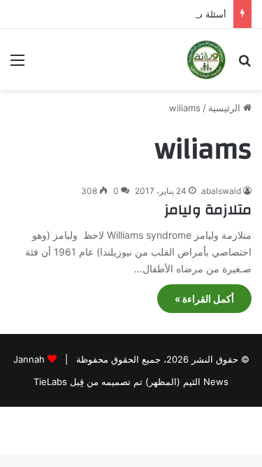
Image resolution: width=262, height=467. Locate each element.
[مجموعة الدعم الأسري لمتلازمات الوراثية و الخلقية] (206, 60)
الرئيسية (225, 107)
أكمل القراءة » (204, 299)
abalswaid (221, 191)
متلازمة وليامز (208, 210)
